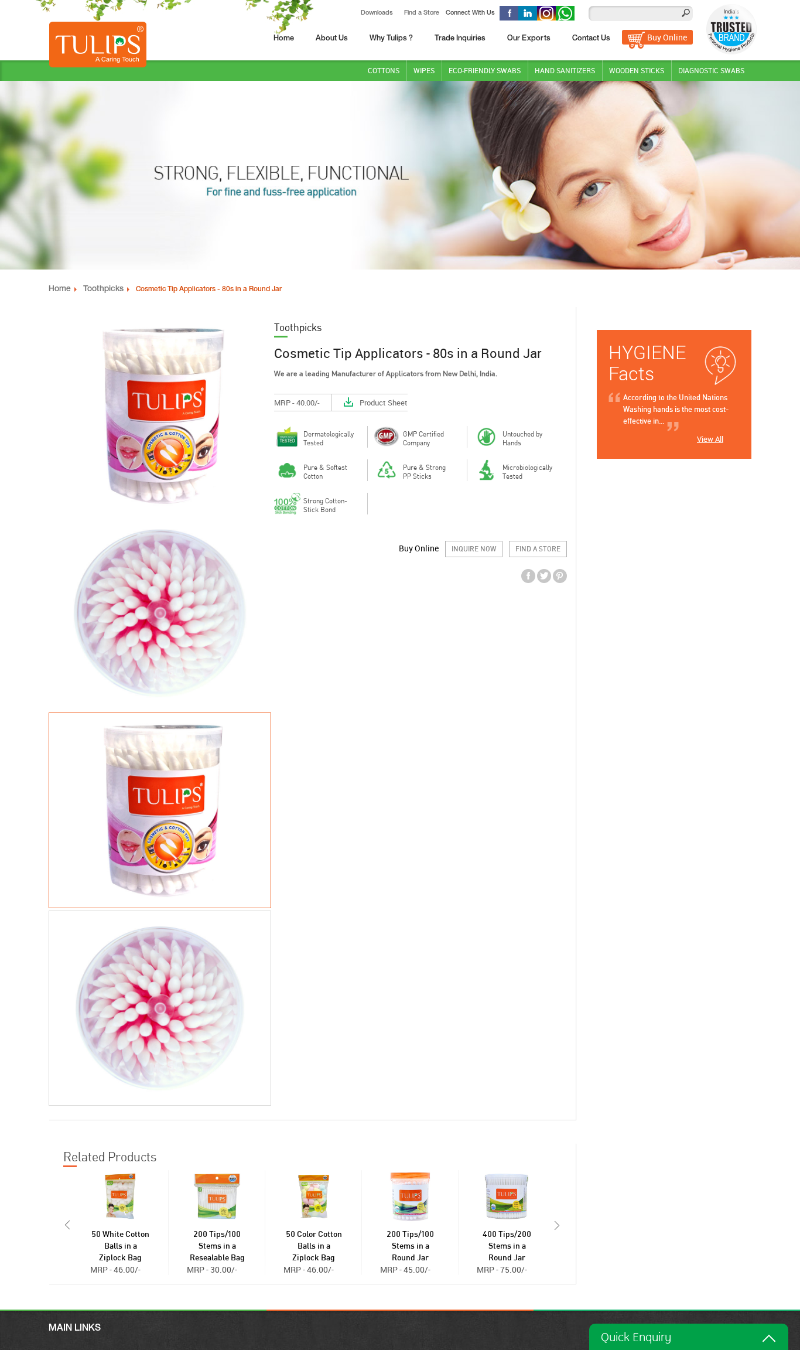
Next (558, 1225)
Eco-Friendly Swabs (485, 70)
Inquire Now (474, 549)
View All (710, 439)
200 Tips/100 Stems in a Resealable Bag (217, 1246)
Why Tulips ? (391, 39)
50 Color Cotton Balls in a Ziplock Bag (314, 1246)
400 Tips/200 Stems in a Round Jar (507, 1246)
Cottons (383, 70)
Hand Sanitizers (565, 70)
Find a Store (421, 13)
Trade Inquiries (460, 39)
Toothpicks (103, 289)
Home (283, 39)
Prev (66, 1225)
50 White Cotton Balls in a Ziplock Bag (120, 1246)
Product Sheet (384, 402)
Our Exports (529, 39)
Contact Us (591, 39)
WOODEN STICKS (636, 70)
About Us (332, 39)
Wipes (424, 70)
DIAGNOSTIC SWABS (711, 70)
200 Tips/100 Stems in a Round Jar (410, 1246)
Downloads (377, 13)
